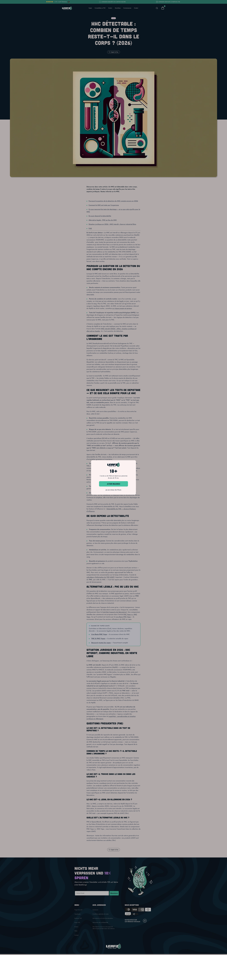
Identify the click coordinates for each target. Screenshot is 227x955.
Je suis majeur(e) (113, 484)
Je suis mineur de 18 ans (113, 490)
